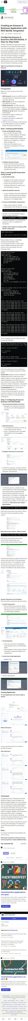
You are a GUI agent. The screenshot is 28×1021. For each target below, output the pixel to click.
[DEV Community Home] (5, 2)
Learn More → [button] (5, 906)
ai (6, 33)
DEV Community (6, 995)
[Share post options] (25, 1019)
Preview (13, 853)
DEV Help (15, 1002)
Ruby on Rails (14, 1013)
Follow (14, 918)
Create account (22, 2)
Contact (3, 1006)
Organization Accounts (8, 1004)
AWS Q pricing (5, 834)
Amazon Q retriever (8, 120)
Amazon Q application (8, 116)
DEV (7, 1012)
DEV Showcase (17, 1004)
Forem (6, 1010)
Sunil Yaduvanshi (8, 17)
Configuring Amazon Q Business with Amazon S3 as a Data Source (13, 951)
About (23, 1004)
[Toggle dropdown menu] (26, 862)
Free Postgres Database (12, 1006)
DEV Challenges (11, 1000)
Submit (6, 853)
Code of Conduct (10, 857)
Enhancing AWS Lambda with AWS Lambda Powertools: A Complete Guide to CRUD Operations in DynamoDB (12, 943)
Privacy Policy (15, 1008)
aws (2, 33)
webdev (10, 33)
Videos (21, 1000)
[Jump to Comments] (9, 1019)
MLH (25, 1006)
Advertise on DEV (22, 1002)
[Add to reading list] (16, 1019)
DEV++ (17, 1000)
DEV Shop (21, 1006)
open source (14, 1010)
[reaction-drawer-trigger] (3, 1019)
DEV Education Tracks (6, 1002)
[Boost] (21, 1019)
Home (5, 1000)
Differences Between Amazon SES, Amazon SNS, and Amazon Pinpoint (13, 935)
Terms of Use (22, 1008)
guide (19, 125)
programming (17, 33)
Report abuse (19, 857)
